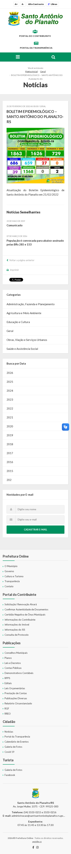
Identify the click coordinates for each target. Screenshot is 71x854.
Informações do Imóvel (17, 624)
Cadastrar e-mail (35, 529)
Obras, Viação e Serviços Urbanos (27, 339)
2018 (10, 444)
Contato (9, 586)
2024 (10, 390)
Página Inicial (31, 71)
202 (9, 479)
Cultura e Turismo (14, 576)
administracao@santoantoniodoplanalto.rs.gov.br (39, 815)
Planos (8, 657)
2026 (10, 372)
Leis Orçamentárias (15, 688)
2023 (10, 399)
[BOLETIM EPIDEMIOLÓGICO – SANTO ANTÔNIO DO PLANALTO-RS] (35, 155)
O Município (11, 566)
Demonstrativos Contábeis (19, 673)
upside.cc (37, 841)
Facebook (10, 775)
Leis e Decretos (13, 663)
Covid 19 (9, 751)
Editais (8, 683)
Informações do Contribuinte (20, 619)
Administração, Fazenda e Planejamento (31, 304)
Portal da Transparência (36, 47)
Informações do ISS (15, 629)
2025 (10, 381)
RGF (7, 708)
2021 (10, 417)
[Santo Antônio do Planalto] (35, 18)
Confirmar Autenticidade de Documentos (26, 609)
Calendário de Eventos (17, 741)
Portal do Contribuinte (35, 36)
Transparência (12, 581)
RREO (8, 713)
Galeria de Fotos (13, 746)
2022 (10, 408)
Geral (43, 71)
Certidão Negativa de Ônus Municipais (25, 614)
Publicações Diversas (16, 698)
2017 (10, 453)
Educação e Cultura (18, 322)
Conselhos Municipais (16, 652)
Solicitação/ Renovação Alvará (21, 604)
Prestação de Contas (16, 693)
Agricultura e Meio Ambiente (24, 313)
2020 (10, 426)
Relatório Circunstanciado (18, 703)
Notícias (9, 731)
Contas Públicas (13, 667)
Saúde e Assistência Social (22, 348)
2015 (10, 471)
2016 (10, 462)
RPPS (7, 678)
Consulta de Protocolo (17, 634)
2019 (10, 435)
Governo (9, 571)
